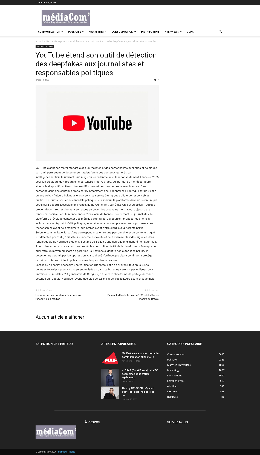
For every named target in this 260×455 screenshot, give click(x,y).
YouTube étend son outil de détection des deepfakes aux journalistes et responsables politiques (96, 64)
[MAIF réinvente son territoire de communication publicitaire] (110, 358)
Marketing (96, 31)
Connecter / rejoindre (46, 2)
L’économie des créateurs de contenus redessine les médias (58, 297)
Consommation (122, 31)
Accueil (39, 41)
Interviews (171, 31)
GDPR (190, 31)
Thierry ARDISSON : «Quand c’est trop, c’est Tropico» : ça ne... (138, 392)
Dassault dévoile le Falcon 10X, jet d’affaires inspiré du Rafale (133, 297)
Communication (49, 31)
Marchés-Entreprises (56, 41)
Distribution (150, 31)
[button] (220, 32)
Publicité (74, 31)
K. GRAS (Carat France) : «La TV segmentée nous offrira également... (140, 374)
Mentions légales (66, 451)
